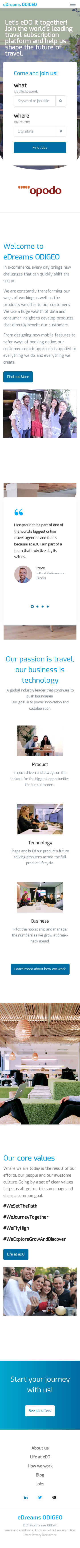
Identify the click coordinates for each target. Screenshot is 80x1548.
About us (40, 1448)
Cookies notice (45, 1530)
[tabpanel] (40, 546)
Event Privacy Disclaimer (40, 1535)
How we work (40, 1466)
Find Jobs (40, 147)
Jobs (40, 1484)
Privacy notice (66, 1530)
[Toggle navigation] (73, 4)
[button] (40, 741)
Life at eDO (40, 1457)
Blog (40, 1475)
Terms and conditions (18, 1530)
